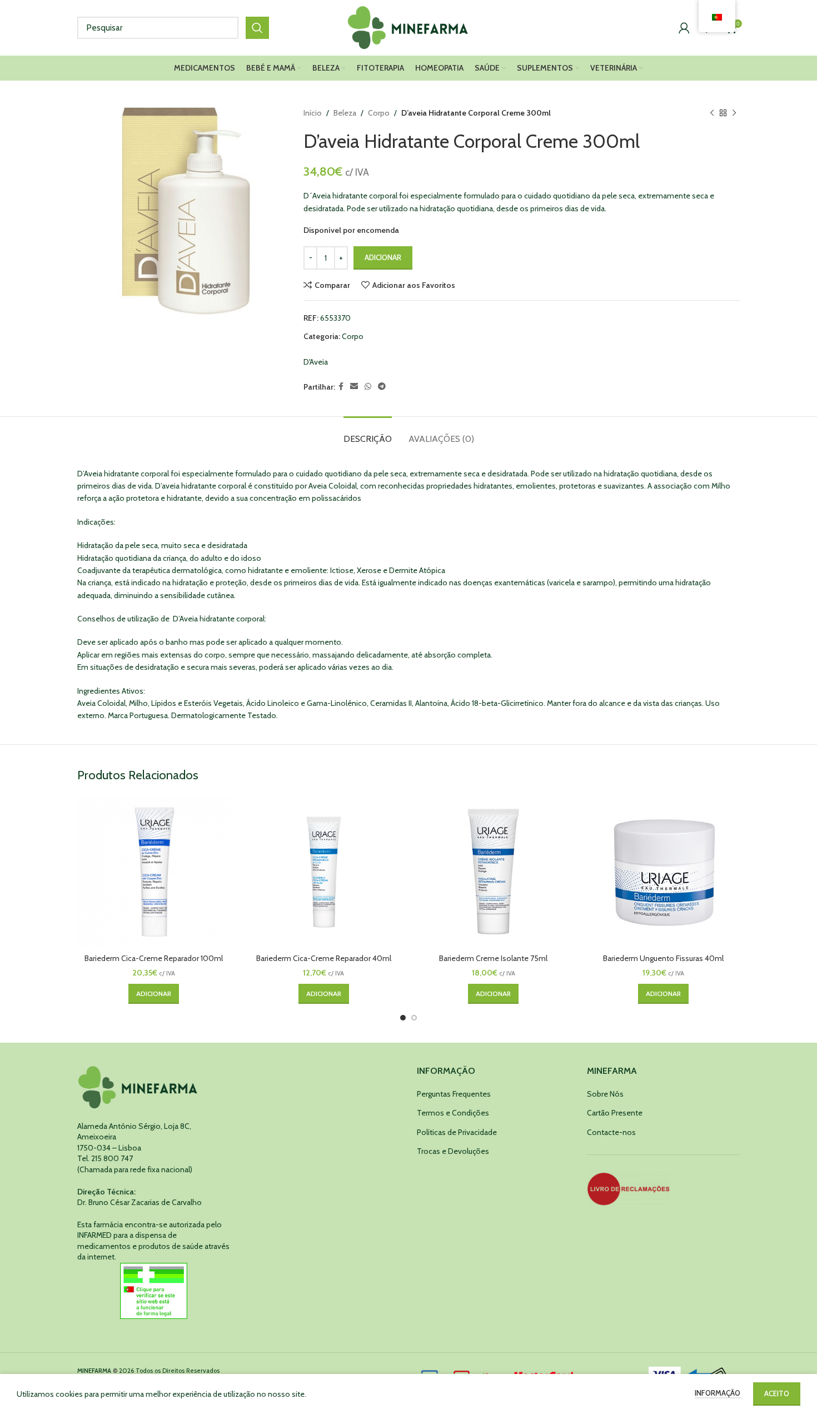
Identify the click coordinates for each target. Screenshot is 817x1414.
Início (312, 113)
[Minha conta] (684, 28)
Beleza (344, 113)
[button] (153, 994)
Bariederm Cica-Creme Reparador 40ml (323, 958)
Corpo (379, 113)
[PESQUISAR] (257, 28)
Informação (718, 1392)
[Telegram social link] (382, 386)
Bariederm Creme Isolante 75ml (493, 958)
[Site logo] (408, 27)
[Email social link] (354, 386)
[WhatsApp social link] (368, 386)
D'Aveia (315, 362)
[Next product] (734, 112)
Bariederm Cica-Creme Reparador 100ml (153, 958)
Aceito (776, 1393)
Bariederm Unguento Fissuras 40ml (663, 958)
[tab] (367, 433)
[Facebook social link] (341, 386)
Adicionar (383, 257)
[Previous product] (712, 112)
